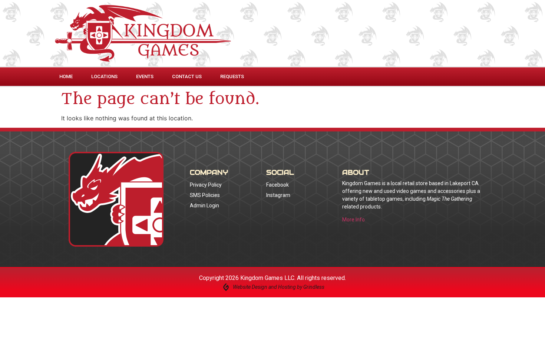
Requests (232, 76)
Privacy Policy (206, 185)
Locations (104, 76)
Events (144, 76)
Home (66, 76)
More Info (353, 220)
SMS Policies (205, 195)
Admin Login (204, 205)
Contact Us (187, 76)
